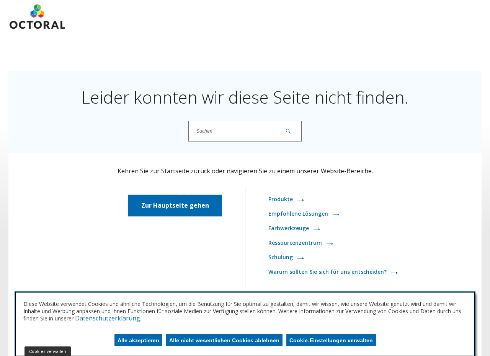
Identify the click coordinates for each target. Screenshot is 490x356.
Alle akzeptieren (138, 340)
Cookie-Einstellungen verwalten (331, 340)
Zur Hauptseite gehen (175, 205)
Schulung (281, 257)
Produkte (281, 199)
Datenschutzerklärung (107, 318)
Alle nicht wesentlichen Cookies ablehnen (224, 340)
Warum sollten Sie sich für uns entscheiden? (328, 271)
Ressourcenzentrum (295, 242)
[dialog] (245, 324)
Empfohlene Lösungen (299, 213)
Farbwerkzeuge (289, 228)
